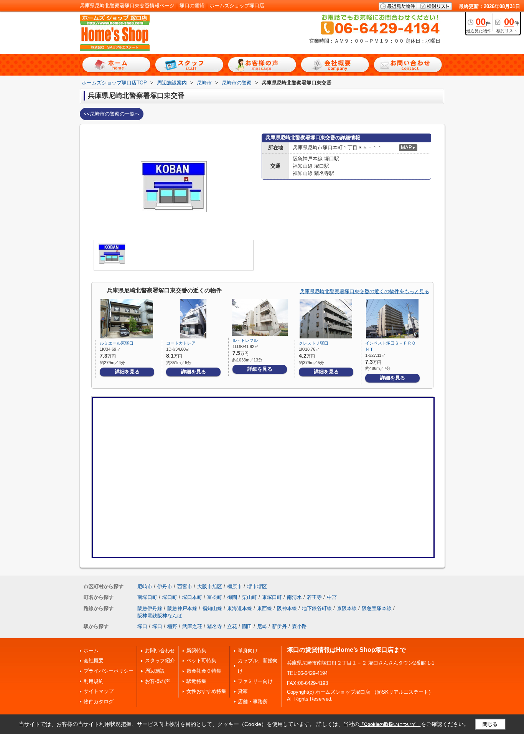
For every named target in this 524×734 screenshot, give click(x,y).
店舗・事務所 (253, 701)
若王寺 (314, 597)
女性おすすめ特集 (206, 691)
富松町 (214, 597)
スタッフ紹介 (160, 660)
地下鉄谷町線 (317, 608)
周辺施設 (155, 671)
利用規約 (94, 681)
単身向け (248, 650)
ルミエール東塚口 (116, 343)
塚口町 (169, 597)
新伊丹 (279, 626)
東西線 (264, 608)
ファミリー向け (255, 681)
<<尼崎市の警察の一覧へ (112, 114)
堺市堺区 (257, 586)
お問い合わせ (160, 650)
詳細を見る (127, 371)
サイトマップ (99, 691)
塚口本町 (192, 597)
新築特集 (196, 650)
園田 (247, 626)
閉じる (490, 724)
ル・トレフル (245, 340)
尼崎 (262, 626)
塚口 (142, 626)
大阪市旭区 (209, 586)
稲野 (172, 626)
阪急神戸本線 (182, 608)
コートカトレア (181, 343)
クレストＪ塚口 (313, 343)
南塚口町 (147, 597)
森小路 (299, 626)
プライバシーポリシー (108, 671)
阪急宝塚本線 (377, 608)
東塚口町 (272, 597)
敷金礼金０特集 (203, 671)
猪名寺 (214, 626)
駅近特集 (196, 681)
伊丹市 (164, 586)
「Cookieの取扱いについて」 (390, 724)
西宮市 (184, 586)
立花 (232, 626)
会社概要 (94, 660)
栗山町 (249, 597)
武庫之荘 (192, 626)
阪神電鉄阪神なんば (159, 616)
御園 (232, 597)
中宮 (332, 597)
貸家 (243, 691)
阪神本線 (287, 608)
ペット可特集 (201, 660)
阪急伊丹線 (149, 608)
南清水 (294, 597)
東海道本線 (239, 608)
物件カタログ (99, 701)
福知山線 (212, 608)
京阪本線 (347, 608)
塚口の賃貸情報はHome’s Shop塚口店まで (346, 650)
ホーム (91, 650)
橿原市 (234, 586)
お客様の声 (157, 681)
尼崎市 (144, 586)
